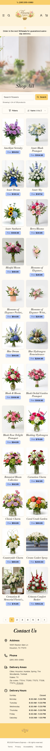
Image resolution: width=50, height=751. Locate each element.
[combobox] (37, 111)
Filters (15, 110)
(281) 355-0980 (26, 2)
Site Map (39, 747)
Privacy (18, 747)
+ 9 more (19, 683)
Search (43, 97)
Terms (10, 747)
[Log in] (41, 15)
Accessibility (28, 747)
